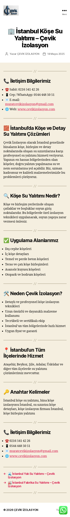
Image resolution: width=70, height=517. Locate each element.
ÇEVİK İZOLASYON (28, 53)
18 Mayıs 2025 (56, 53)
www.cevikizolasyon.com (36, 109)
